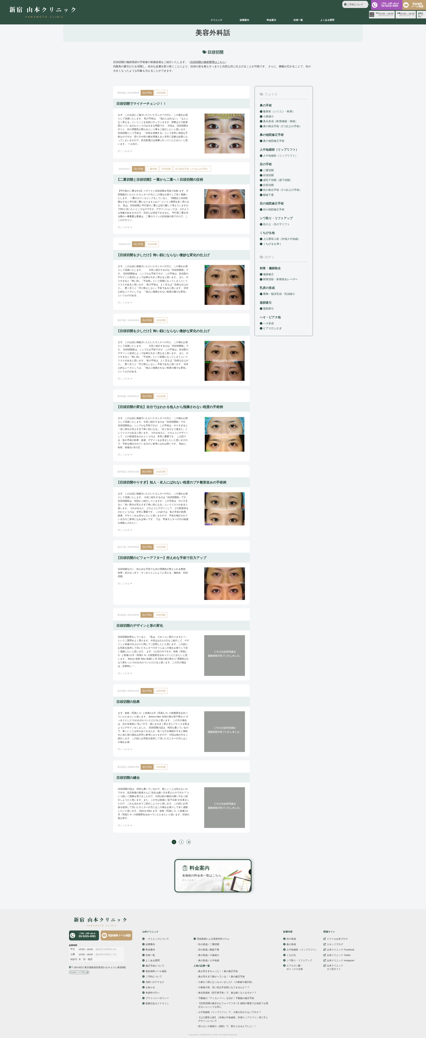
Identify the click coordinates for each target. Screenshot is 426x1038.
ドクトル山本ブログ (337, 938)
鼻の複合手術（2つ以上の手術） (282, 126)
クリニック (216, 20)
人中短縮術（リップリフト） (280, 155)
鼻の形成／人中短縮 (208, 960)
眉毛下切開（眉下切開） (277, 180)
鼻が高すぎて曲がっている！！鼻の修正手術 (221, 976)
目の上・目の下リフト (276, 224)
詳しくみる (123, 151)
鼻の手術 (266, 105)
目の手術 (147, 92)
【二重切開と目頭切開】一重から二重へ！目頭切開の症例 (159, 179)
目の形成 (291, 938)
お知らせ (150, 987)
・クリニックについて (157, 938)
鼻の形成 (291, 944)
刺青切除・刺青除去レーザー (280, 279)
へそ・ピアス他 (270, 317)
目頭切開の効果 (128, 701)
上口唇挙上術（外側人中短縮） (281, 238)
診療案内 (244, 20)
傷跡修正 (268, 274)
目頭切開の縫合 (128, 777)
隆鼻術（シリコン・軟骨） (279, 111)
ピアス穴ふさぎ (272, 328)
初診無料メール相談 (417, 5)
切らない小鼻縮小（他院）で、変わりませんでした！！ (227, 1026)
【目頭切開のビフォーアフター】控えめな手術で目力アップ (161, 558)
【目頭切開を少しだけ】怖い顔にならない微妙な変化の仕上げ (163, 255)
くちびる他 (267, 232)
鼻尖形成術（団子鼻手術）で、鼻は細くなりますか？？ (227, 992)
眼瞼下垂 (268, 194)
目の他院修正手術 (273, 209)
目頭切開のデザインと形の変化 (139, 625)
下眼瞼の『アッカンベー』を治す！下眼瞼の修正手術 (226, 998)
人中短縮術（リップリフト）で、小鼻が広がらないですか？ (229, 1012)
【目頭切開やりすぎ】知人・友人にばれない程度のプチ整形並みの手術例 (171, 482)
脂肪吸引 (266, 302)
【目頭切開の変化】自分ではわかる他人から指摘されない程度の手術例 (169, 407)
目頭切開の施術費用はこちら (207, 62)
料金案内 (271, 20)
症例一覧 (298, 20)
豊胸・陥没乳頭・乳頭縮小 (279, 293)
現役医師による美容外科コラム (213, 938)
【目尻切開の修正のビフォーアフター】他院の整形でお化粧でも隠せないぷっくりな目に (233, 1005)
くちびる (291, 955)
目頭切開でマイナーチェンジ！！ (141, 103)
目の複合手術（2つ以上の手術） (192, 169)
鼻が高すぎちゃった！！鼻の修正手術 (218, 971)
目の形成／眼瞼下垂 (208, 949)
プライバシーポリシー (157, 998)
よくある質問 (327, 20)
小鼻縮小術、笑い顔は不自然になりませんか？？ (223, 987)
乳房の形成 (267, 287)
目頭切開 (161, 92)
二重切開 (152, 169)
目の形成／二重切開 (208, 944)
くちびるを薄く (272, 243)
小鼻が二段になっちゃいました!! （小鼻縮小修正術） (226, 981)
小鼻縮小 (268, 116)
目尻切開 (268, 185)
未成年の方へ (153, 992)
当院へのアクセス (155, 981)
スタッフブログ (335, 944)
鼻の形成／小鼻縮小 (208, 955)
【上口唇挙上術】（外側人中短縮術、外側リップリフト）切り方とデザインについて (233, 1019)
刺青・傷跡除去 (270, 268)
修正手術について (155, 965)
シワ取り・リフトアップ (276, 218)
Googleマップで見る (78, 972)
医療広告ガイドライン (157, 1003)
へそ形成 (268, 323)
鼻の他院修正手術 (273, 140)
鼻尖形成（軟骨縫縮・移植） (280, 121)
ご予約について (355, 4)
